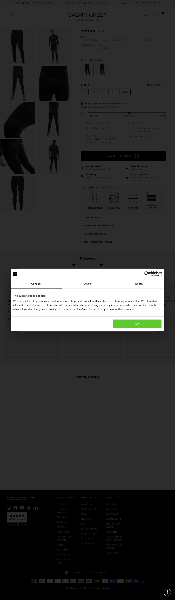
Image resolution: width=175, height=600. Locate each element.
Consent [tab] (36, 283)
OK (137, 323)
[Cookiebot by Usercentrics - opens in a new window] (147, 273)
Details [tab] (87, 283)
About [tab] (139, 283)
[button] (167, 592)
